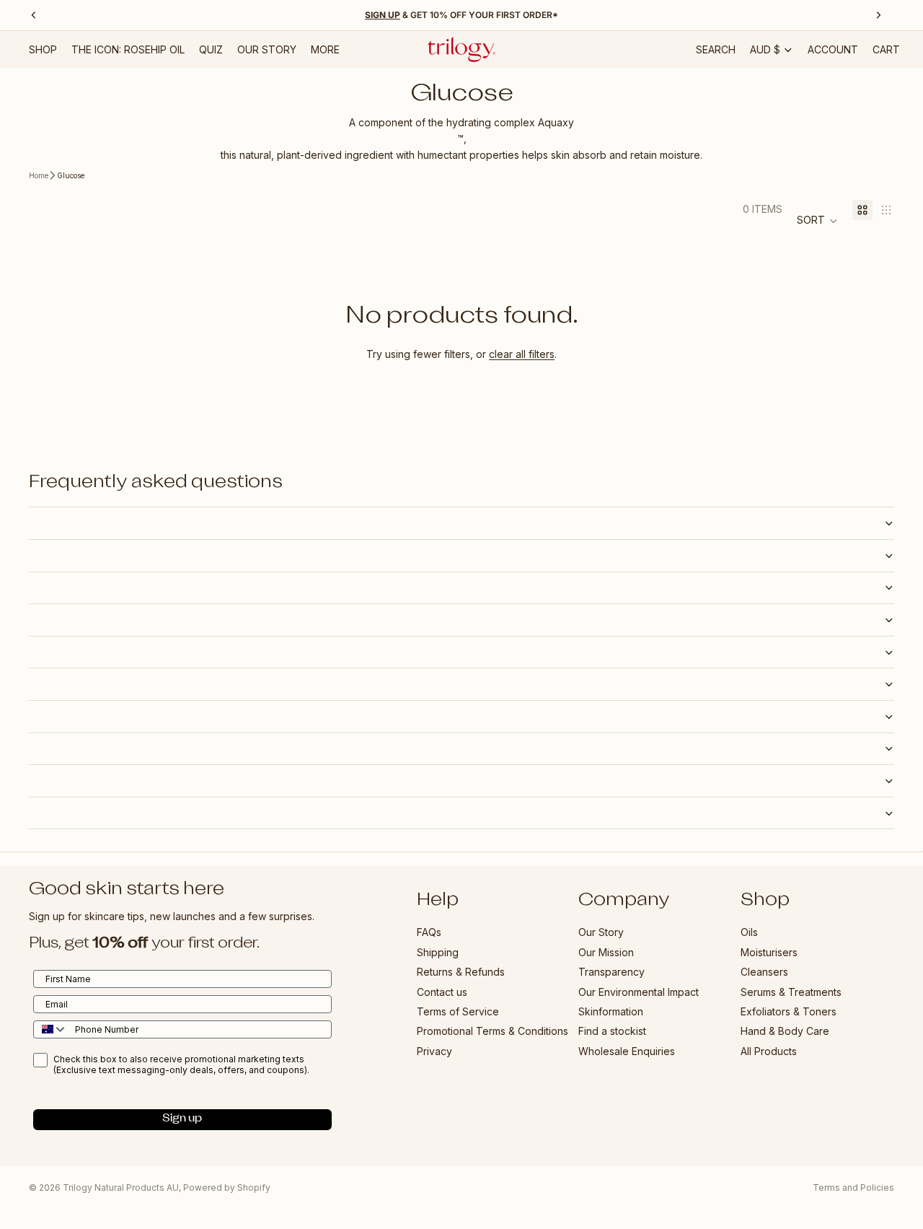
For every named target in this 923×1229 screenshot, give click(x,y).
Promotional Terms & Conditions (492, 1031)
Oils (749, 933)
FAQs (429, 933)
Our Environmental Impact (638, 992)
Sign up (182, 1119)
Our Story (601, 933)
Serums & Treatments (791, 992)
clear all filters (522, 354)
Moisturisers (769, 952)
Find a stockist (612, 1031)
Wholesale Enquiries (626, 1051)
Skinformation (610, 1011)
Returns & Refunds (461, 972)
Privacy (434, 1051)
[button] (817, 221)
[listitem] (325, 50)
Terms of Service (458, 1011)
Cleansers (764, 972)
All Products (769, 1051)
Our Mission (606, 952)
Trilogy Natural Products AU (121, 1187)
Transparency (611, 972)
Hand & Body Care (785, 1031)
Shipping (438, 952)
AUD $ (765, 49)
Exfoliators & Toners (788, 1011)
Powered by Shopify (226, 1187)
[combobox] (51, 1029)
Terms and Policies (853, 1187)
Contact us (442, 992)
